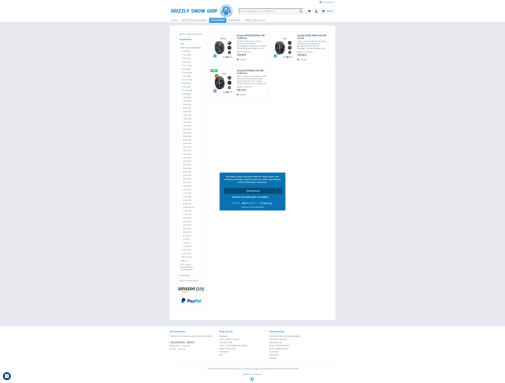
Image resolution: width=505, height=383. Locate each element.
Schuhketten (184, 275)
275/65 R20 (187, 214)
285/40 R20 (187, 108)
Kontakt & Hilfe (226, 342)
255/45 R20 (187, 172)
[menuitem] (271, 11)
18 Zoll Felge (186, 83)
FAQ (221, 355)
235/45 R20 (187, 140)
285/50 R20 (187, 225)
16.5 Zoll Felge (187, 72)
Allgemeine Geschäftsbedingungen (284, 336)
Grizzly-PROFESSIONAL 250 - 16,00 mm (251, 36)
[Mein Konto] (316, 11)
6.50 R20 (186, 239)
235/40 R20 (187, 101)
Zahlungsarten (275, 342)
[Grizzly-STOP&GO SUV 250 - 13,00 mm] (223, 82)
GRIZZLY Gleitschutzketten (190, 34)
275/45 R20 (187, 200)
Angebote (223, 336)
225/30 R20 (187, 129)
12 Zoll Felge (186, 55)
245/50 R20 (187, 158)
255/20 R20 (187, 161)
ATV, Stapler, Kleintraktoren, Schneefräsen (186, 267)
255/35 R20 (187, 165)
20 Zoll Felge (186, 94)
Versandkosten (246, 369)
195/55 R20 (187, 119)
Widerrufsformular (227, 348)
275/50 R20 (187, 204)
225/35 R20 (187, 133)
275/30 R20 (187, 189)
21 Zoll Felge (186, 250)
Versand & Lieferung (278, 339)
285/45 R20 (187, 221)
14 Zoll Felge (186, 58)
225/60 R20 (187, 122)
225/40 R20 (187, 136)
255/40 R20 (187, 168)
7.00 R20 (186, 243)
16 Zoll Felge (186, 69)
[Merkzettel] (309, 11)
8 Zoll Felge (186, 51)
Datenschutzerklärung (279, 345)
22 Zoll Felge (186, 253)
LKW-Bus (184, 260)
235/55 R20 (187, 143)
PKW (182, 44)
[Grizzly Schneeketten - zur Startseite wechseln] (202, 11)
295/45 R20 (187, 232)
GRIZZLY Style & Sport (188, 280)
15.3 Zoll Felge (187, 65)
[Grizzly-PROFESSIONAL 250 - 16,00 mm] (223, 47)
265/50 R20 (187, 186)
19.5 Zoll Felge (187, 90)
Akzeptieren (253, 190)
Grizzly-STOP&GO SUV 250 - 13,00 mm (251, 71)
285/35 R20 (187, 218)
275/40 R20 (187, 197)
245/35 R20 (187, 147)
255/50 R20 (187, 175)
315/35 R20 (187, 236)
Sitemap (272, 358)
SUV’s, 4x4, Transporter (190, 47)
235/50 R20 (187, 104)
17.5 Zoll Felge (187, 80)
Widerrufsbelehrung (278, 348)
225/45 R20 (187, 97)
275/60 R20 (187, 211)
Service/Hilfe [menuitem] (327, 2)
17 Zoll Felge (186, 76)
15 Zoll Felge (186, 62)
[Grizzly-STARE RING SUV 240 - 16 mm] (283, 47)
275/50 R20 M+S (189, 207)
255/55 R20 (187, 111)
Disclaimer (273, 351)
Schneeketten (185, 39)
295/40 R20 (187, 228)
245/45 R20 (187, 154)
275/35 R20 (187, 193)
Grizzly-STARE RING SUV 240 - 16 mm (312, 36)
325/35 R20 (187, 115)
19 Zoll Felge (186, 87)
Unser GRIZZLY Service (229, 339)
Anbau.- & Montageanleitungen (233, 345)
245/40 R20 (187, 150)
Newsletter (224, 351)
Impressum (274, 355)
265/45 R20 (187, 182)
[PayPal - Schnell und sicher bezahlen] (191, 300)
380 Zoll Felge (187, 257)
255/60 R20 (187, 179)
